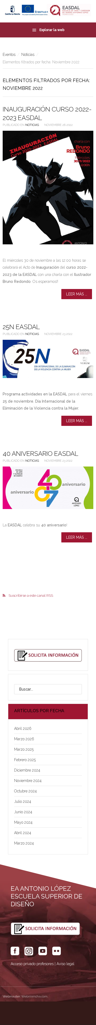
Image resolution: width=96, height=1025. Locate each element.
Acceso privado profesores (32, 964)
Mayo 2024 (23, 822)
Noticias (27, 54)
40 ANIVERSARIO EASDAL (40, 453)
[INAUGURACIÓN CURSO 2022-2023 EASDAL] (48, 187)
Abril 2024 (22, 833)
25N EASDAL (21, 327)
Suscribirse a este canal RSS (31, 596)
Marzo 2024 (24, 843)
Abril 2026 (22, 728)
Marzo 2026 (24, 739)
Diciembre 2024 (27, 770)
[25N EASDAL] (48, 359)
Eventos (9, 54)
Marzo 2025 (24, 749)
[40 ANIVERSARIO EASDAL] (48, 488)
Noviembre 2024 (28, 781)
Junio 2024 (23, 812)
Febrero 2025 (25, 760)
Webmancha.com (34, 996)
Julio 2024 (22, 801)
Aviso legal (65, 964)
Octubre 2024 (25, 791)
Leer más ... (76, 294)
